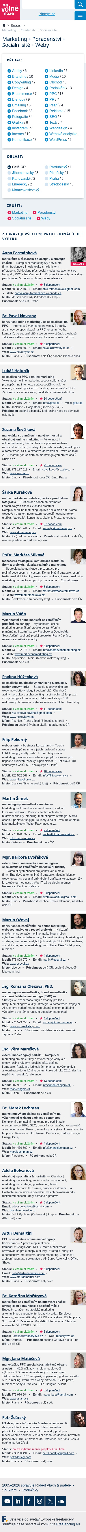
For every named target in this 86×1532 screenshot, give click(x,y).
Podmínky (30, 1490)
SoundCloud (61, 1501)
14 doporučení (53, 398)
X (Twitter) (50, 1501)
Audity (17, 71)
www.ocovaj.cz (19, 963)
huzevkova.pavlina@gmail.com (32, 712)
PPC (53, 94)
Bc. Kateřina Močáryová (24, 1295)
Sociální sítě (21, 218)
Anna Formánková (19, 252)
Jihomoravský (23, 173)
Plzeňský (56, 173)
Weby (45, 218)
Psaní (53, 105)
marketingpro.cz (20, 1089)
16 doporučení (53, 771)
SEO (53, 117)
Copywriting (21, 82)
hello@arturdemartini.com (28, 1273)
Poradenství (46, 212)
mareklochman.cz (21, 1151)
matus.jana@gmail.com (58, 1394)
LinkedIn (56, 71)
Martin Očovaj (15, 919)
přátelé (65, 1485)
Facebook (20, 111)
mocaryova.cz (65, 1335)
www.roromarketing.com (25, 1026)
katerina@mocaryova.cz (27, 1335)
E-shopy (18, 99)
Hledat (80, 4)
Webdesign (58, 128)
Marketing (20, 212)
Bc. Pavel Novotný (19, 315)
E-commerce (22, 94)
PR (51, 99)
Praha (54, 178)
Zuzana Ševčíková (18, 429)
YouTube (7, 1501)
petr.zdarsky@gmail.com (58, 1453)
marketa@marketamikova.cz (61, 591)
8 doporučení (52, 344)
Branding (19, 76)
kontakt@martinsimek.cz (59, 834)
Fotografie (20, 117)
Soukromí (9, 1490)
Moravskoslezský (25, 190)
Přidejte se (47, 14)
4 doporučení (52, 955)
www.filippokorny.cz (22, 779)
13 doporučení (53, 1080)
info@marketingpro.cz (57, 1085)
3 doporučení (52, 1269)
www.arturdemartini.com (25, 1277)
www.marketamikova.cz (30, 595)
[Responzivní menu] (80, 15)
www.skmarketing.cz (23, 532)
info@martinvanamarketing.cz (62, 650)
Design (17, 88)
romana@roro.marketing (58, 1022)
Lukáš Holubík (15, 370)
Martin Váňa (14, 613)
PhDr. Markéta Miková (23, 554)
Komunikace (22, 140)
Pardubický (58, 167)
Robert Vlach (45, 1485)
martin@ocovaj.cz (54, 959)
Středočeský (59, 184)
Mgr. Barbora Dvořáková (25, 857)
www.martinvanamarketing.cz (33, 654)
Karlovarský (21, 178)
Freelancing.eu (6, 1519)
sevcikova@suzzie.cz (56, 469)
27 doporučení (53, 524)
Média (54, 76)
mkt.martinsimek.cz (22, 838)
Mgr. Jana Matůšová (21, 1358)
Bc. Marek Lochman (20, 1108)
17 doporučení (53, 708)
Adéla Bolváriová (18, 1170)
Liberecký (19, 184)
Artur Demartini (17, 1233)
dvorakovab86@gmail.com (60, 897)
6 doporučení (52, 646)
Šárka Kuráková (17, 492)
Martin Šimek (15, 798)
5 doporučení (52, 284)
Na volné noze (4, 25)
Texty (53, 122)
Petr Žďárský (14, 1417)
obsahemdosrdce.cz (23, 1210)
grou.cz (77, 402)
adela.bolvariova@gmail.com (30, 1206)
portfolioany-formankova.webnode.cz (38, 293)
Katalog (16, 25)
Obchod (55, 82)
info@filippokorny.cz (55, 775)
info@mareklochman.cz (58, 1147)
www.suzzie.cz (19, 473)
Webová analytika (63, 134)
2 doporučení (52, 830)
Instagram (20, 128)
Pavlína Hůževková (20, 676)
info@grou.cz (51, 402)
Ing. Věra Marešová (20, 1049)
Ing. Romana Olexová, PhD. (27, 986)
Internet (18, 134)
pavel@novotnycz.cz (56, 347)
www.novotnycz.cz (22, 351)
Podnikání (57, 88)
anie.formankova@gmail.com (61, 289)
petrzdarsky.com (20, 1457)
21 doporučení (53, 465)
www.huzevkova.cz (22, 716)
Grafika (17, 122)
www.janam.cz (19, 1398)
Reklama (56, 111)
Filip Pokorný (14, 739)
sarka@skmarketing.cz (57, 528)
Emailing (19, 105)
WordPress (58, 140)
